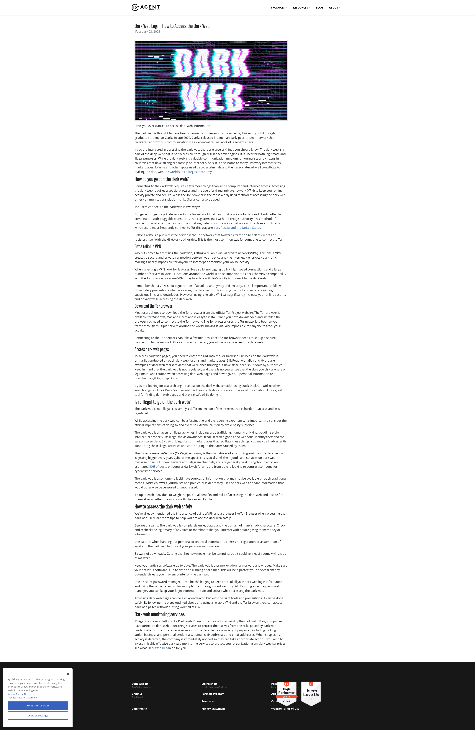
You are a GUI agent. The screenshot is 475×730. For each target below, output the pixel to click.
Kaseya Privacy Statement (23, 697)
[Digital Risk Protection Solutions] (146, 7)
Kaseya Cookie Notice (19, 694)
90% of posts (158, 467)
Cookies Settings (37, 715)
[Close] (68, 674)
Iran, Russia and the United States (237, 228)
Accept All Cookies (37, 705)
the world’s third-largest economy (188, 172)
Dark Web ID (156, 648)
